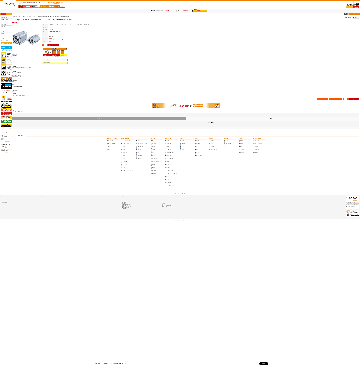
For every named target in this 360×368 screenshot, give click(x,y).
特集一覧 (163, 203)
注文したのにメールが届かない (126, 205)
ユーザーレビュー (99, 118)
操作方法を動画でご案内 (125, 207)
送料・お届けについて (125, 201)
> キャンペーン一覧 (7, 128)
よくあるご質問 (45, 59)
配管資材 (181, 138)
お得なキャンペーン (46, 62)
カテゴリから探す (20, 135)
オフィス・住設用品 (257, 138)
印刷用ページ (356, 17)
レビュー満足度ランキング (6, 202)
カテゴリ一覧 (3, 13)
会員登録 (356, 7)
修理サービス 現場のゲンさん (5, 149)
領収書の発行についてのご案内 (126, 204)
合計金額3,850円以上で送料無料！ (56, 3)
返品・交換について (125, 202)
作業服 (2, 138)
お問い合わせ (124, 203)
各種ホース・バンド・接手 (111, 138)
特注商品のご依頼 (4, 150)
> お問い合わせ (8, 152)
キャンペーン (164, 202)
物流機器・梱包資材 (125, 138)
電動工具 (2, 135)
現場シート (3, 139)
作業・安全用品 (153, 138)
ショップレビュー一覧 (5, 201)
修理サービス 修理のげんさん (166, 205)
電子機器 (240, 138)
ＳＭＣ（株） (51, 36)
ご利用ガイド (3, 146)
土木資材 (196, 138)
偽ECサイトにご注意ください (126, 206)
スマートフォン (181, 193)
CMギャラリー (164, 204)
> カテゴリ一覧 (8, 141)
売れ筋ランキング (165, 206)
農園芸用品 (226, 138)
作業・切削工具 (168, 138)
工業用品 (137, 138)
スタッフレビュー (272, 118)
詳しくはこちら (125, 363)
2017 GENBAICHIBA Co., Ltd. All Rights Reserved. (180, 220)
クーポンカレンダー (165, 201)
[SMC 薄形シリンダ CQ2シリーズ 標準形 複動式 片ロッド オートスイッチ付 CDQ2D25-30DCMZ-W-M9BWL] (26, 38)
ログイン (349, 7)
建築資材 (211, 138)
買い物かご (356, 204)
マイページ (356, 202)
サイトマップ (84, 201)
